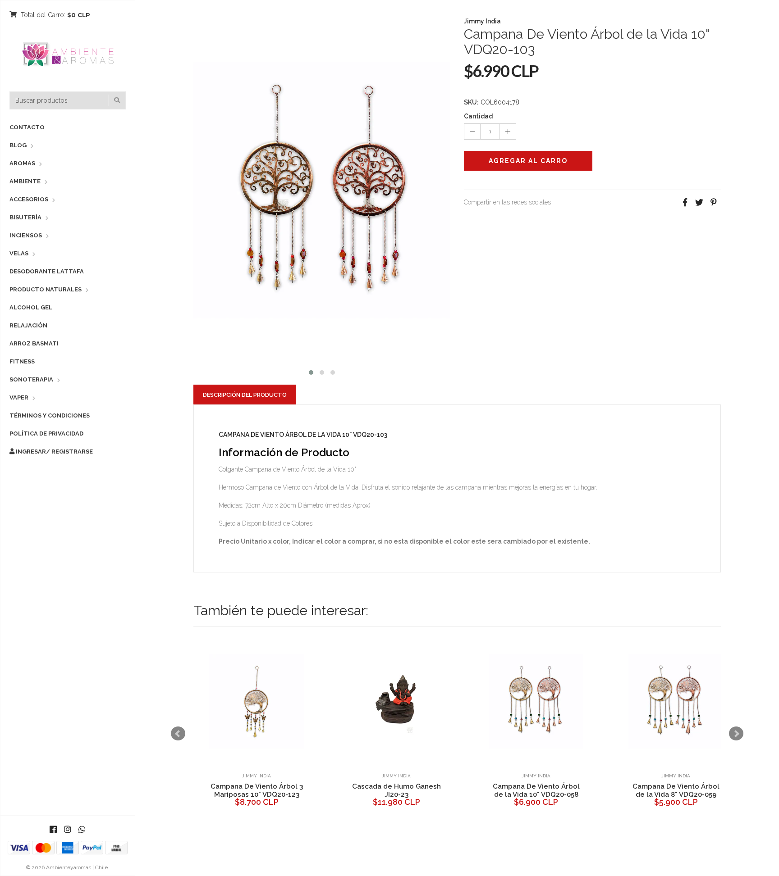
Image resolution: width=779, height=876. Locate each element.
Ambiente (25, 181)
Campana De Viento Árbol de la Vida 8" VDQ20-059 (514, 790)
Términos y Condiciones (49, 415)
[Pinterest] (713, 202)
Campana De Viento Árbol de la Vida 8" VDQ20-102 (654, 790)
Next (736, 733)
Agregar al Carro (528, 160)
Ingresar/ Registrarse (53, 451)
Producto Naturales (45, 289)
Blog (18, 145)
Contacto (27, 127)
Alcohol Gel (30, 307)
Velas (18, 253)
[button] (311, 371)
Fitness (22, 361)
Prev (178, 733)
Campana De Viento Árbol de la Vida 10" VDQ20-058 (374, 790)
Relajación (28, 325)
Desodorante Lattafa (46, 271)
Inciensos (25, 235)
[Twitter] (699, 202)
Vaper (18, 397)
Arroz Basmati (34, 343)
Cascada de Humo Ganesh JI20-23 (235, 790)
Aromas (22, 163)
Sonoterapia (31, 379)
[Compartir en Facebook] (685, 202)
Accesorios (28, 199)
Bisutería (25, 217)
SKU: (471, 102)
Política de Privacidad (46, 433)
